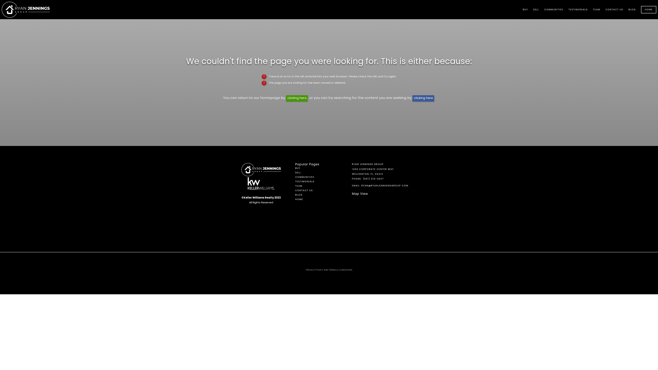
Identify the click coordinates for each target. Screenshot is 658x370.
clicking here (296, 98)
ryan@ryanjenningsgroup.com (384, 186)
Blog (632, 9)
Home (649, 9)
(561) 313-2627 (373, 179)
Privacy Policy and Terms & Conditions (329, 270)
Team (596, 9)
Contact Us (614, 9)
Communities (304, 177)
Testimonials (578, 9)
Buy (297, 168)
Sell (298, 173)
